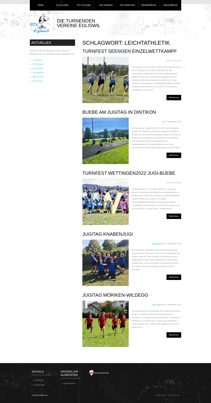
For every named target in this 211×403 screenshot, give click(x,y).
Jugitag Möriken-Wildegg (115, 295)
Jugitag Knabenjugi (107, 234)
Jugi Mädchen (127, 5)
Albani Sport (69, 383)
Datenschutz (173, 395)
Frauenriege (170, 5)
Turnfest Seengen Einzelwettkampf (129, 51)
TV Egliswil (62, 5)
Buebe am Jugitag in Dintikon (119, 112)
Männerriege (148, 5)
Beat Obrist (157, 244)
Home (41, 5)
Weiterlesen (174, 97)
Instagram (39, 385)
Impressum (160, 395)
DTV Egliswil (84, 5)
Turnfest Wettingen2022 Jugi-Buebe (128, 173)
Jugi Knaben (105, 5)
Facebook (39, 380)
